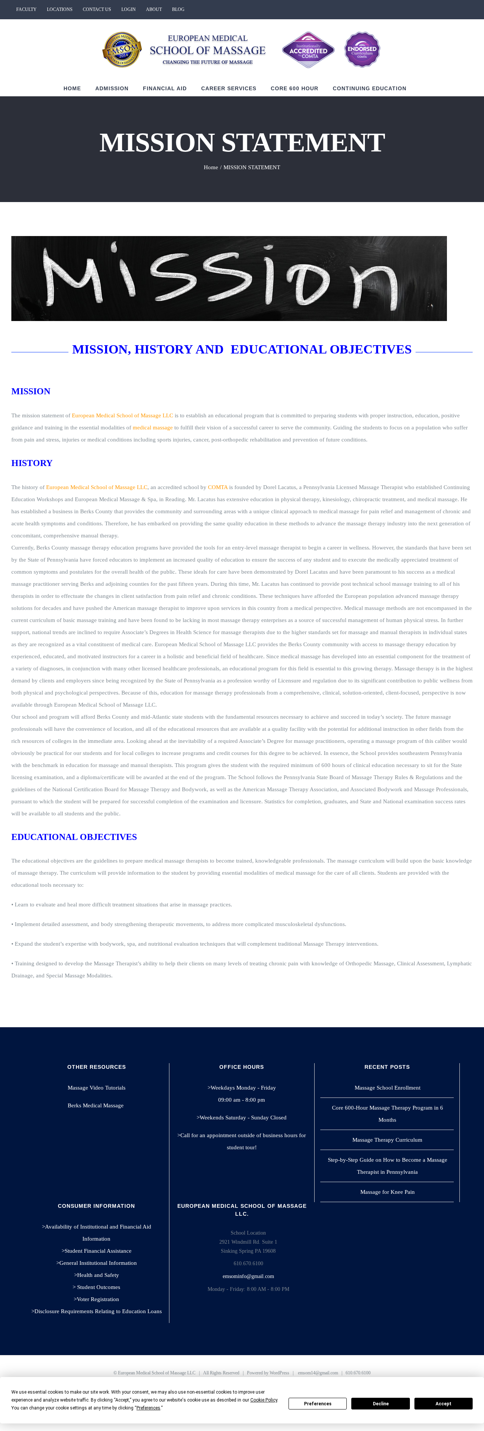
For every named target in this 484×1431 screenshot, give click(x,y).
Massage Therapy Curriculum (387, 1140)
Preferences (318, 1403)
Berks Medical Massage (96, 1105)
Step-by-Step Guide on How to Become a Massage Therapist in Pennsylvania (387, 1166)
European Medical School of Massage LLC (122, 415)
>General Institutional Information (96, 1263)
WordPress (279, 1372)
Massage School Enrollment (387, 1088)
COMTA (218, 487)
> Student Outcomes (96, 1287)
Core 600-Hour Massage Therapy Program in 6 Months (387, 1114)
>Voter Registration (96, 1299)
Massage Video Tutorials (97, 1088)
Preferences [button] (148, 1408)
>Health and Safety (96, 1275)
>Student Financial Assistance (97, 1251)
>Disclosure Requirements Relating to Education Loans (96, 1311)
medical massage (153, 428)
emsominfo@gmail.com (248, 1276)
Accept (443, 1403)
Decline (381, 1403)
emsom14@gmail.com (318, 1372)
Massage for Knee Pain (387, 1192)
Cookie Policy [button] (263, 1400)
